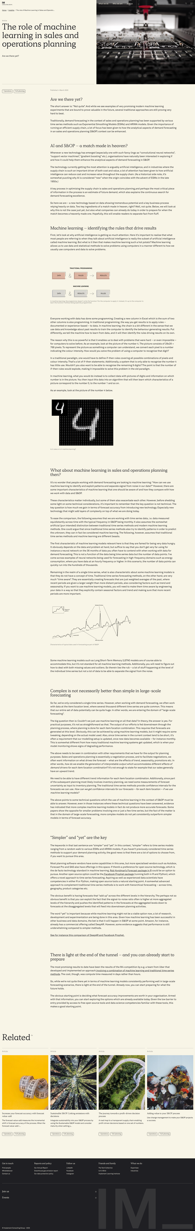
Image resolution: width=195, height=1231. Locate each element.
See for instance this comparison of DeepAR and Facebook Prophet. (87, 935)
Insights (11, 10)
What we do (103, 4)
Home (4, 10)
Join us (130, 4)
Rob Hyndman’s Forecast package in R (130, 870)
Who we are (117, 4)
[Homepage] (9, 3)
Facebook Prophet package (118, 874)
